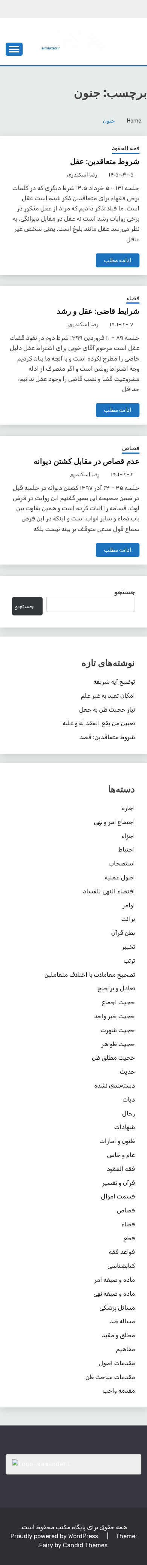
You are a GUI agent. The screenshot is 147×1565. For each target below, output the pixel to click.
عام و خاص (121, 1154)
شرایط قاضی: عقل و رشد (98, 311)
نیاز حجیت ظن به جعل (107, 709)
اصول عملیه (120, 877)
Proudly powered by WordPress (55, 1536)
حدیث (127, 1071)
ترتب (129, 960)
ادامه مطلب (117, 260)
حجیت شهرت (118, 1030)
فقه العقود (125, 148)
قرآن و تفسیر (118, 1182)
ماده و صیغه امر (114, 1279)
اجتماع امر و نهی (114, 821)
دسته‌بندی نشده (114, 1085)
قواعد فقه (122, 1251)
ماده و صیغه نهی (114, 1293)
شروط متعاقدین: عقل (104, 161)
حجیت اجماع (118, 1002)
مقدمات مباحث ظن (110, 1377)
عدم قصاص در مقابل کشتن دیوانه (86, 461)
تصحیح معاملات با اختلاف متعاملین (89, 974)
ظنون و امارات (117, 1141)
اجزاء (128, 835)
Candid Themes (85, 1545)
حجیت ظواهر (118, 1044)
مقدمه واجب (119, 1390)
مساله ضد (122, 1321)
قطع (129, 1238)
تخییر (128, 946)
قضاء (132, 298)
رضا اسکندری (82, 175)
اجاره (128, 808)
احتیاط (126, 849)
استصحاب (122, 863)
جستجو (124, 592)
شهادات (124, 1127)
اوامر (128, 905)
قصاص (130, 448)
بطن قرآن (123, 932)
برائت (128, 918)
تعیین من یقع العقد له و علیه (99, 723)
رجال (128, 1113)
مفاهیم (125, 1349)
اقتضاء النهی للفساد (109, 891)
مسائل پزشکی (117, 1307)
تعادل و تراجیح (116, 988)
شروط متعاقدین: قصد (107, 737)
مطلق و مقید (118, 1335)
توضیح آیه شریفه (114, 681)
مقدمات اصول (117, 1363)
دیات (128, 1099)
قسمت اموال (118, 1196)
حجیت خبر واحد (114, 1016)
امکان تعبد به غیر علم (108, 695)
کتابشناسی (121, 1265)
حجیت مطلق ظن (113, 1057)
